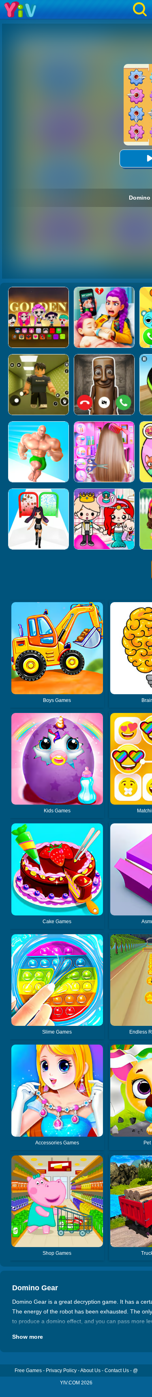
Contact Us (117, 1370)
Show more (27, 1336)
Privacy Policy (61, 1370)
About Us (90, 1370)
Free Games (28, 1370)
